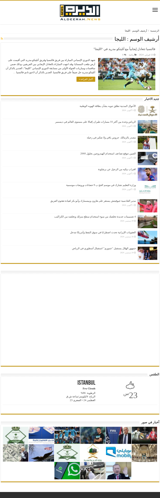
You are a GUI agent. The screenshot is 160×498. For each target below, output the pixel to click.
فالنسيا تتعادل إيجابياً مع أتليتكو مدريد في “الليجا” (124, 49)
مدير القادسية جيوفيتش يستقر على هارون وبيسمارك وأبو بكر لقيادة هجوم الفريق (93, 200)
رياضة (131, 55)
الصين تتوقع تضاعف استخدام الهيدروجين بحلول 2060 (108, 153)
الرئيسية (154, 30)
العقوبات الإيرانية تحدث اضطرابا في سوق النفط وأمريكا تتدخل (103, 232)
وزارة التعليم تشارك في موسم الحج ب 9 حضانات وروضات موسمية (101, 185)
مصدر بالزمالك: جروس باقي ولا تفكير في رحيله (111, 137)
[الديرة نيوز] (80, 11)
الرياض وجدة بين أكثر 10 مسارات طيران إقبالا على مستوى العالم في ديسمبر (95, 121)
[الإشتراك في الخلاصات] (2, 38)
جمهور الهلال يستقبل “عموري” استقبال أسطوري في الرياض (104, 248)
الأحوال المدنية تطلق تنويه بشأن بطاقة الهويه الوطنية (108, 106)
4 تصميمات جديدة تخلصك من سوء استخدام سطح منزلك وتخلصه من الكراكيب (95, 216)
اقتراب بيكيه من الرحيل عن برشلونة (117, 169)
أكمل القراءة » (86, 79)
